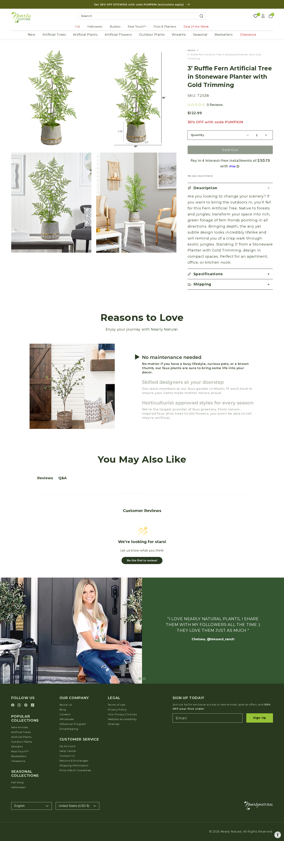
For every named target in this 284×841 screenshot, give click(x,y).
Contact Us (67, 755)
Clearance (248, 34)
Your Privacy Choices (122, 714)
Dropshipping (69, 728)
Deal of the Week (196, 26)
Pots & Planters (165, 26)
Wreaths (179, 34)
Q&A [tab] (62, 478)
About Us (66, 704)
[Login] (263, 16)
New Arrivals (19, 727)
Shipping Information (74, 765)
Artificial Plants (85, 34)
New (31, 34)
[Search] (201, 16)
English (19, 805)
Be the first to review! (142, 560)
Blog (63, 709)
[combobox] (142, 16)
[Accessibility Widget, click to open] (277, 834)
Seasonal (200, 34)
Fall (77, 26)
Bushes (115, 26)
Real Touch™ (137, 26)
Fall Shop (17, 782)
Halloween (95, 26)
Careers (65, 714)
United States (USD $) (74, 805)
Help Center (68, 750)
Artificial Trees (54, 34)
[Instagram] (20, 705)
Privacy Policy (117, 709)
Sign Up (259, 718)
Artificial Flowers (118, 34)
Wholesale (67, 719)
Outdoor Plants (152, 34)
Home (192, 50)
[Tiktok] (32, 705)
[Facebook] (13, 705)
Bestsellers (224, 34)
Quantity (197, 135)
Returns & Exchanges (74, 760)
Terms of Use (116, 704)
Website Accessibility (122, 719)
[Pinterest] (26, 705)
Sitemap (114, 723)
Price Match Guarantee (75, 770)
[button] (230, 188)
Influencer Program (73, 723)
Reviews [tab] (45, 478)
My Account (68, 746)
